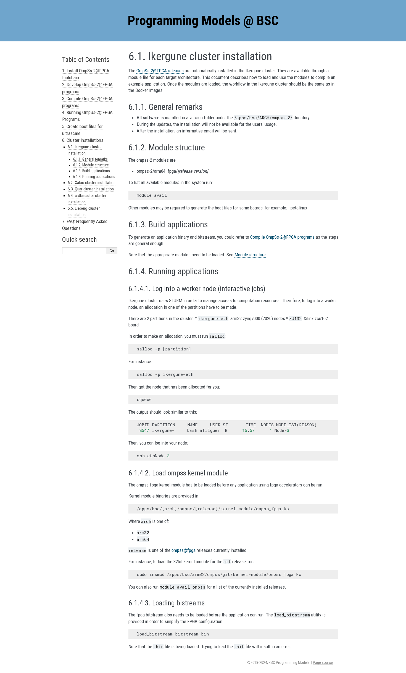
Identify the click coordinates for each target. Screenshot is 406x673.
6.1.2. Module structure (91, 165)
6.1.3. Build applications (91, 171)
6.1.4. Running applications (94, 176)
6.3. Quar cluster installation (91, 189)
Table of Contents (85, 59)
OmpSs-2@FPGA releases (160, 70)
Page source (323, 662)
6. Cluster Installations (82, 140)
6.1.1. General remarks (90, 159)
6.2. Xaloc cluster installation (91, 182)
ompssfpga (184, 550)
